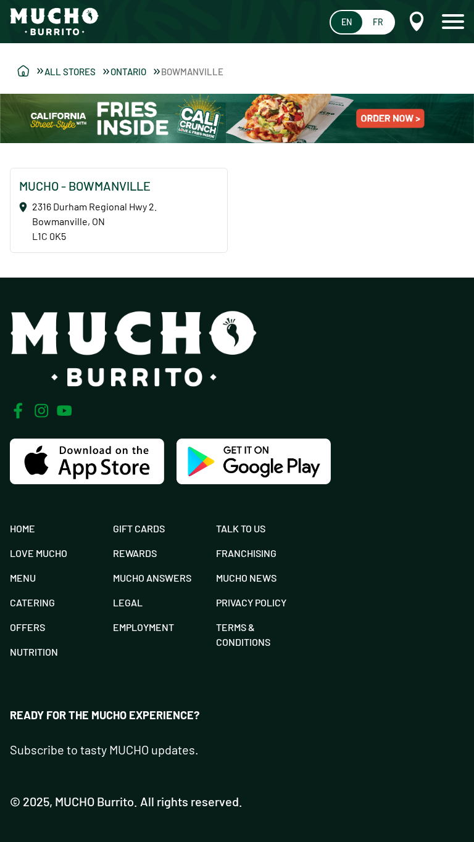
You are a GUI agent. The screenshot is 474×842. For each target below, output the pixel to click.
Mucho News (246, 578)
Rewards (135, 553)
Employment (143, 627)
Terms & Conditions (243, 634)
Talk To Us (240, 528)
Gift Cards (139, 528)
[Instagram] (41, 411)
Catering (32, 602)
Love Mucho (38, 553)
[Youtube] (64, 410)
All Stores (70, 71)
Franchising (246, 553)
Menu (23, 578)
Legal (128, 602)
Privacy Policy (251, 602)
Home (22, 528)
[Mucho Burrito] (54, 21)
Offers (27, 627)
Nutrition (34, 652)
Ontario (128, 71)
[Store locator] (30, 71)
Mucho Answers (152, 578)
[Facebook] (18, 411)
